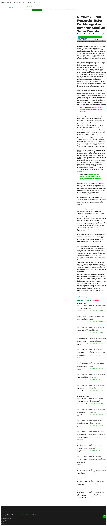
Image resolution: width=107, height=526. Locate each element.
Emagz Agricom (5, 520)
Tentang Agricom (54, 10)
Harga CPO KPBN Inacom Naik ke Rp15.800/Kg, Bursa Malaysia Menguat (97, 307)
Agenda (44, 10)
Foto (47, 10)
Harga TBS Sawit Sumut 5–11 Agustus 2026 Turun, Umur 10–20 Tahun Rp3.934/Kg (97, 400)
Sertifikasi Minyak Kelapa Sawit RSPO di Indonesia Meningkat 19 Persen (91, 109)
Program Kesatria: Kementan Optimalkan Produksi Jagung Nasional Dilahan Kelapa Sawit (90, 177)
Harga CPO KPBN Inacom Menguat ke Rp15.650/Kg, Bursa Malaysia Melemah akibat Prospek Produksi (97, 364)
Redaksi (62, 10)
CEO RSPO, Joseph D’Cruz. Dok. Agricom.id (90, 37)
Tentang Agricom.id (6, 518)
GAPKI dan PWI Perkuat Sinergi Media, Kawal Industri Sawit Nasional (96, 318)
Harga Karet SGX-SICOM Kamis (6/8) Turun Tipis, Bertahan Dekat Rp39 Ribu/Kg (97, 376)
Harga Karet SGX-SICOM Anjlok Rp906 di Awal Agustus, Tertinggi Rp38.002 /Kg (97, 411)
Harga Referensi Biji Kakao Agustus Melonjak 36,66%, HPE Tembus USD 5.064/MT (96, 422)
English (2, 4)
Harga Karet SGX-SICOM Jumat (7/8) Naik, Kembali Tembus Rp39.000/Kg (97, 387)
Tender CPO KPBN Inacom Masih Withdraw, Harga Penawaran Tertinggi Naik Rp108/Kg (97, 340)
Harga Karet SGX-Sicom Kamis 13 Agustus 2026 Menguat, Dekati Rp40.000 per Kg (97, 492)
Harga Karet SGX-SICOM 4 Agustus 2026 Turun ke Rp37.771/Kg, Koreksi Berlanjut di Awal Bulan (97, 352)
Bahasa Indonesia (11, 4)
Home (25, 10)
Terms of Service (72, 10)
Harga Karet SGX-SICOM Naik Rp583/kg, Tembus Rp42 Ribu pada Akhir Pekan (96, 329)
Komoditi (29, 10)
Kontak (66, 10)
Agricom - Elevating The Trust (22, 515)
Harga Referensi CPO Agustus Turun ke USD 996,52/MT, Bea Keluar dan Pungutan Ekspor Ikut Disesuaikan (97, 434)
